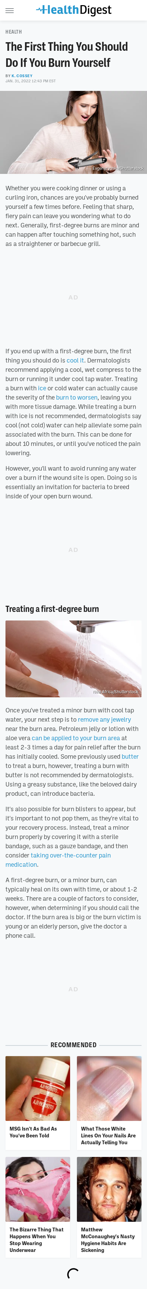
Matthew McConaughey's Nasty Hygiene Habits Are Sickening (108, 1240)
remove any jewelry (104, 719)
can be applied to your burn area (76, 738)
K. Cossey (22, 75)
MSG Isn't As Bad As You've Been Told (33, 1132)
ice (42, 388)
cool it (75, 360)
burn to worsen (76, 397)
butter (130, 756)
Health (13, 32)
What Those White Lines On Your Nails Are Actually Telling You (108, 1135)
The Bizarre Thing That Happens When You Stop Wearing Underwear (37, 1240)
